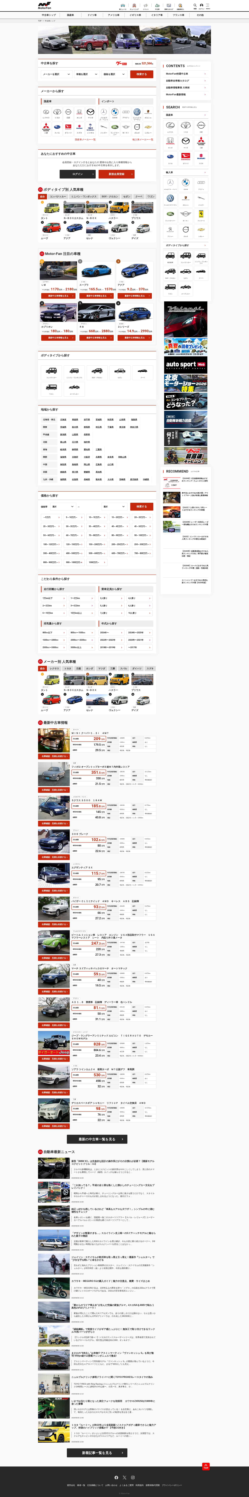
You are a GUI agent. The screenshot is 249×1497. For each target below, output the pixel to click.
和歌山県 (122, 457)
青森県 (75, 419)
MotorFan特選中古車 (177, 74)
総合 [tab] (42, 196)
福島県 (134, 419)
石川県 (75, 442)
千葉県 (110, 427)
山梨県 (75, 434)
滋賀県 (63, 457)
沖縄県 (146, 479)
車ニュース (122, 8)
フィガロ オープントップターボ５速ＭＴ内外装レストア (100, 767)
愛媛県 (87, 472)
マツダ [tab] (101, 668)
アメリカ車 (113, 15)
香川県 (75, 472)
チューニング (134, 8)
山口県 (110, 464)
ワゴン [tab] (151, 196)
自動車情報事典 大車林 (178, 87)
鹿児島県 (134, 479)
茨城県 (63, 427)
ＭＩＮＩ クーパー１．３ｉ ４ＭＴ (90, 733)
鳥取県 (63, 464)
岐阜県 (63, 449)
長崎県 (87, 479)
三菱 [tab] (112, 668)
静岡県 (75, 449)
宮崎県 (122, 479)
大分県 (110, 479)
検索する (142, 74)
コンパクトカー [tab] (58, 196)
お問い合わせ (111, 1485)
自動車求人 (180, 8)
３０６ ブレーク (79, 834)
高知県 (99, 472)
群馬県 (87, 427)
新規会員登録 (116, 174)
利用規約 (140, 1485)
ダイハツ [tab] (137, 668)
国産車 (70, 15)
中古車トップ (49, 15)
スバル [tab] (123, 668)
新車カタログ (169, 8)
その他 (200, 15)
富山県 (63, 442)
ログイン (201, 8)
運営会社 (71, 1485)
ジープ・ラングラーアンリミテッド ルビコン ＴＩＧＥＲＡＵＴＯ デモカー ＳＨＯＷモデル (113, 1037)
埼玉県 (99, 427)
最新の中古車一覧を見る (97, 1139)
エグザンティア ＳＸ (82, 867)
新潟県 (63, 434)
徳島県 (63, 472)
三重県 (99, 449)
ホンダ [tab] (89, 668)
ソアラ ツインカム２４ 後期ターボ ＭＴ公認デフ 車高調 (102, 1069)
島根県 (75, 464)
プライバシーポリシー (172, 1485)
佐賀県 (75, 479)
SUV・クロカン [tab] (110, 196)
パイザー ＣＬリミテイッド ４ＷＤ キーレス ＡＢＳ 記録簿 (105, 901)
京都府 (75, 457)
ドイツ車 (92, 15)
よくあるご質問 (126, 1485)
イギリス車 (135, 15)
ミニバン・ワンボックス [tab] (84, 196)
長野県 (87, 434)
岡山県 (87, 464)
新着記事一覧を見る (97, 1453)
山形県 (122, 419)
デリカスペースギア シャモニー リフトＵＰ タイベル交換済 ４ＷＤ (108, 1103)
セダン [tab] (126, 196)
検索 (195, 8)
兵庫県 (99, 457)
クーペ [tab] (138, 196)
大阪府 (87, 457)
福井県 (87, 442)
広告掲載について (95, 1485)
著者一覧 (81, 1485)
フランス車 (178, 15)
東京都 (122, 427)
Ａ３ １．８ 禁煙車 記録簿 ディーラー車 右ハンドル (101, 1002)
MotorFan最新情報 (176, 94)
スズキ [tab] (150, 668)
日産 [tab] (78, 668)
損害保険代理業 (153, 1485)
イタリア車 (157, 15)
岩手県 (87, 419)
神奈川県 (134, 427)
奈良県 (110, 457)
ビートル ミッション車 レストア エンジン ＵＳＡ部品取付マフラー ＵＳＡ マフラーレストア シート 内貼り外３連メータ (113, 936)
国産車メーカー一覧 (85, 139)
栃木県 (75, 427)
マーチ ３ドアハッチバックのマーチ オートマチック (99, 968)
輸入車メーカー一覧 (143, 139)
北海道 (63, 419)
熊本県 (99, 479)
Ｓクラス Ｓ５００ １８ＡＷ (86, 800)
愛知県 (87, 449)
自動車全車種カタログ (177, 80)
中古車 (157, 8)
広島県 (99, 464)
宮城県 (99, 419)
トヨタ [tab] (67, 668)
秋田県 (110, 419)
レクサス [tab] (54, 668)
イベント (146, 8)
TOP (40, 21)
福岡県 (63, 479)
